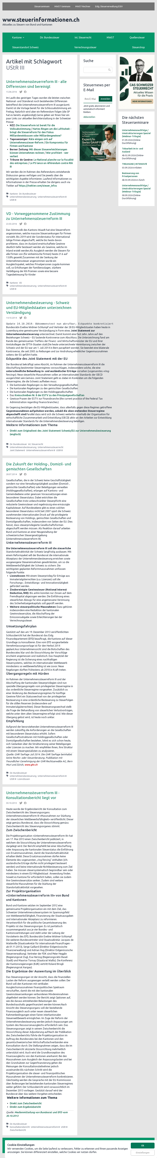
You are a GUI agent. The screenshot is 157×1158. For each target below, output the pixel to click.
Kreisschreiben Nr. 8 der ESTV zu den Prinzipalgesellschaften (49, 395)
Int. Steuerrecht (83, 37)
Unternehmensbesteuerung (23, 197)
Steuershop (138, 47)
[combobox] (97, 70)
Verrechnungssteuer (85, 47)
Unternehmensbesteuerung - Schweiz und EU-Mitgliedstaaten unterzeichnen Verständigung (38, 308)
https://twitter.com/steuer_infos (38, 185)
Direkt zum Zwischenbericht (26, 1103)
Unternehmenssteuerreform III (52, 197)
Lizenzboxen (23, 779)
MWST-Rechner (82, 6)
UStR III (13, 200)
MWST (110, 37)
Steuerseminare (42, 6)
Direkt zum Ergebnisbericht (25, 1106)
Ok (142, 1145)
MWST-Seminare (62, 6)
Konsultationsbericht (20, 1127)
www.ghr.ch (31, 764)
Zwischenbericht (18, 1130)
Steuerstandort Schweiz (25, 47)
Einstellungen (142, 1152)
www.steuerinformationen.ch (41, 19)
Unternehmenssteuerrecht (50, 447)
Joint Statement (17, 450)
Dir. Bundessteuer (49, 37)
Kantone (14, 194)
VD (20, 283)
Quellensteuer (137, 37)
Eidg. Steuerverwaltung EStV (109, 6)
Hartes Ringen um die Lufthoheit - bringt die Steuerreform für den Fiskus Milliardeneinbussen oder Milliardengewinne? (40, 132)
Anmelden (105, 99)
